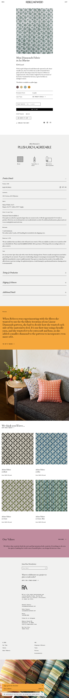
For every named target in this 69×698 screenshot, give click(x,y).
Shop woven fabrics (7, 427)
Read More (61, 539)
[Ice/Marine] (25, 87)
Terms (35, 647)
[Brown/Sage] (17, 87)
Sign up (41, 688)
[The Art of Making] (34, 420)
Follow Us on (28, 618)
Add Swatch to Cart (23, 118)
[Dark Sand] (21, 87)
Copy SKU (64, 187)
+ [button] (65, 273)
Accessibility (38, 653)
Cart (66, 2)
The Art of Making (8, 343)
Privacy (36, 650)
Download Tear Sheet (22, 122)
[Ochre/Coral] (29, 87)
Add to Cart (34, 109)
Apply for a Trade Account (29, 580)
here (35, 624)
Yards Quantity (21, 104)
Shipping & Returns (39, 645)
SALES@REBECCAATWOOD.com (27, 244)
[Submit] (44, 568)
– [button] (65, 178)
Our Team (5, 645)
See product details (38, 96)
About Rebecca (6, 650)
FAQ (35, 642)
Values (4, 647)
